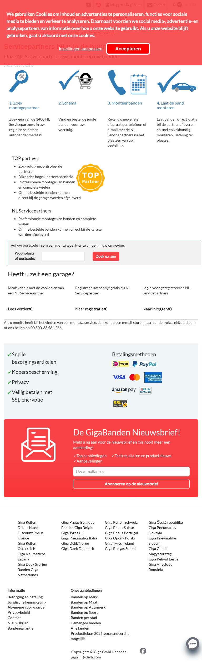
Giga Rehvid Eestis (163, 559)
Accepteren (128, 48)
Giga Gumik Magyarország (160, 551)
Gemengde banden (86, 623)
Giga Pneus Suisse (119, 527)
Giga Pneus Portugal (121, 533)
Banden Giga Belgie (77, 527)
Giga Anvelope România (160, 567)
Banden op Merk (84, 597)
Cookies (44, 14)
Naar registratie (89, 308)
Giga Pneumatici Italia (79, 538)
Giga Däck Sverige (32, 564)
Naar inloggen (155, 308)
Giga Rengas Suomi (120, 548)
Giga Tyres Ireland (119, 543)
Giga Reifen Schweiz (121, 522)
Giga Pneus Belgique (77, 522)
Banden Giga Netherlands (28, 572)
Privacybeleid (19, 612)
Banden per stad (84, 617)
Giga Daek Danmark (77, 548)
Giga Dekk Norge (75, 543)
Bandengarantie (20, 628)
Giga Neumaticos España (32, 556)
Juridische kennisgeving (27, 602)
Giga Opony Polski (120, 538)
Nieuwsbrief (18, 623)
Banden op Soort (84, 612)
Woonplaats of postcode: (25, 256)
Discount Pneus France (30, 535)
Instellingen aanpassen (80, 49)
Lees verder (18, 308)
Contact (14, 617)
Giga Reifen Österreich (27, 546)
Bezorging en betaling (25, 597)
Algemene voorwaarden (27, 607)
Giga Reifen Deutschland (28, 525)
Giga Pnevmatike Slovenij (162, 540)
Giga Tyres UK (72, 533)
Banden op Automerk (88, 607)
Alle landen (80, 628)
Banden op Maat (84, 602)
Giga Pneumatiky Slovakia (162, 530)
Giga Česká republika (166, 522)
